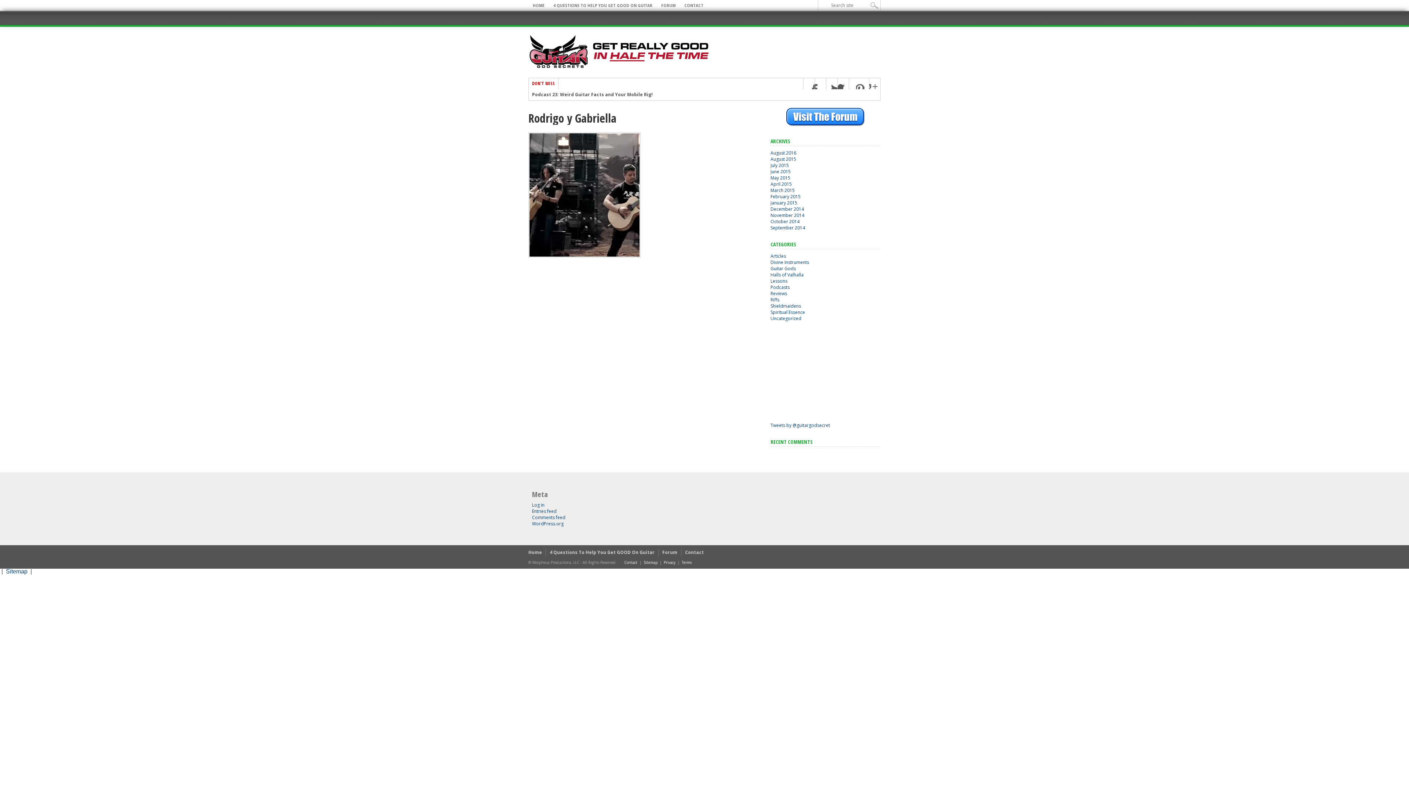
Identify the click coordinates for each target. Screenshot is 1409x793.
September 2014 (788, 228)
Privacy (670, 562)
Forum (668, 5)
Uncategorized (786, 318)
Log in (538, 505)
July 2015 (780, 165)
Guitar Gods (783, 268)
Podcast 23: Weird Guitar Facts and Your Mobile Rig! (592, 95)
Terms (687, 562)
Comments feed (548, 517)
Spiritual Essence (788, 312)
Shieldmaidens (786, 306)
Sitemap (651, 562)
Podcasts (780, 287)
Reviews (779, 293)
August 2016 (783, 153)
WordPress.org (548, 524)
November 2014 (787, 215)
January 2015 (784, 203)
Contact (693, 5)
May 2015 (780, 178)
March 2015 (783, 190)
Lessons (779, 281)
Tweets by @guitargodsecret (800, 425)
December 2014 (787, 209)
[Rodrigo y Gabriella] (584, 256)
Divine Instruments (790, 262)
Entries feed (544, 511)
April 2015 (781, 184)
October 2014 (785, 221)
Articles (778, 256)
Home (539, 5)
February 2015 (786, 196)
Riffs (775, 300)
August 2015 (783, 159)
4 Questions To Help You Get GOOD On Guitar (602, 5)
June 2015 (781, 172)
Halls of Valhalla (787, 275)
